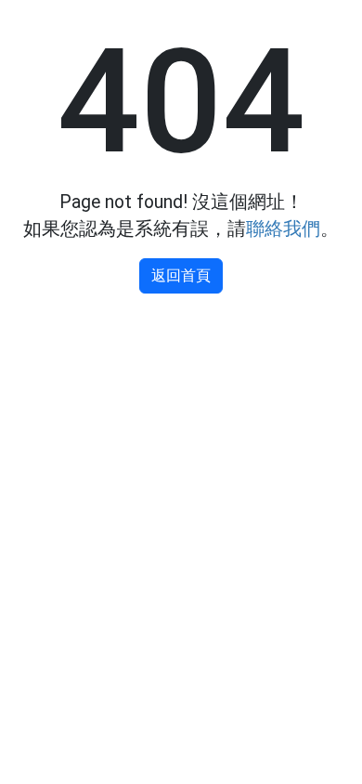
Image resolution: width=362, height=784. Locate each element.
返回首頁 (181, 275)
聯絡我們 (283, 229)
